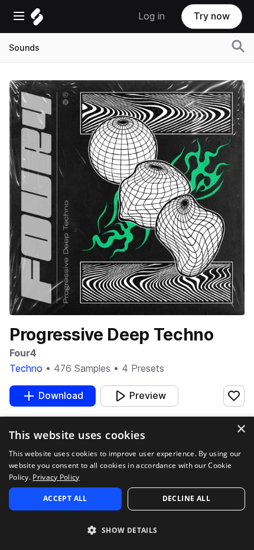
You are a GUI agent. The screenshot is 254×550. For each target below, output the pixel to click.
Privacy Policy (55, 477)
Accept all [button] (65, 498)
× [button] (240, 429)
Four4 (23, 353)
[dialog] (127, 483)
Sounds (24, 48)
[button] (127, 529)
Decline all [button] (186, 498)
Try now (212, 16)
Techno (26, 368)
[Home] (37, 19)
